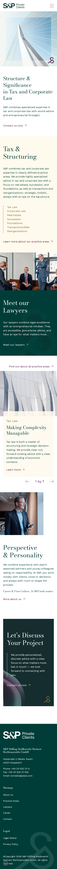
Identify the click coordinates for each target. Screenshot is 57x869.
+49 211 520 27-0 (20, 768)
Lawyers (7, 807)
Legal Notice (9, 838)
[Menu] (52, 5)
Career (6, 813)
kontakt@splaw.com (21, 775)
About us (8, 794)
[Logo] (13, 5)
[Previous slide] (27, 481)
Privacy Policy (10, 844)
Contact (7, 819)
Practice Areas (11, 801)
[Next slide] (52, 481)
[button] (5, 863)
